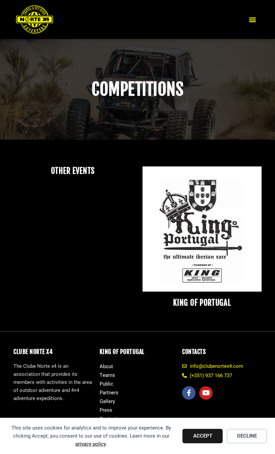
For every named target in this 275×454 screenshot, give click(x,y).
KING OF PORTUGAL (202, 303)
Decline (247, 436)
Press (106, 410)
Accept (202, 436)
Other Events (73, 171)
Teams (107, 375)
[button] (252, 19)
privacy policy (90, 444)
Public (106, 384)
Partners (109, 392)
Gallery (107, 401)
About (106, 366)
